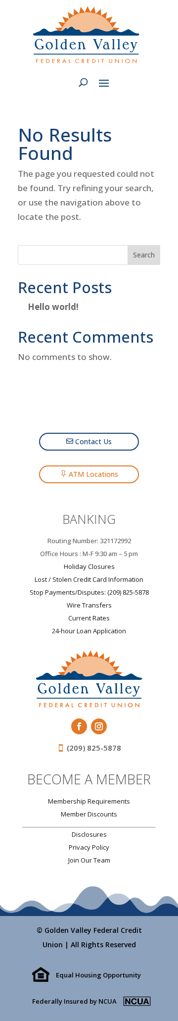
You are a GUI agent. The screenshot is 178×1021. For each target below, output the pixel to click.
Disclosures (89, 834)
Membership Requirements (89, 801)
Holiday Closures (89, 566)
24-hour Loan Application (89, 630)
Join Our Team (89, 860)
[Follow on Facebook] (79, 726)
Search (144, 254)
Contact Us (93, 441)
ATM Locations (93, 474)
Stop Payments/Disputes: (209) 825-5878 (89, 592)
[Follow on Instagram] (99, 726)
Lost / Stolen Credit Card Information (89, 579)
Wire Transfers (89, 605)
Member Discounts (89, 814)
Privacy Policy (89, 847)
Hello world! (53, 306)
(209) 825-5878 (94, 748)
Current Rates (89, 617)
